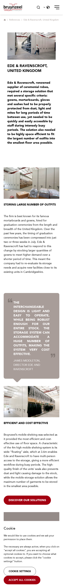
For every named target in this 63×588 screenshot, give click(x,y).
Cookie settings (20, 571)
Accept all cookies (22, 580)
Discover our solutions (27, 500)
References (14, 20)
